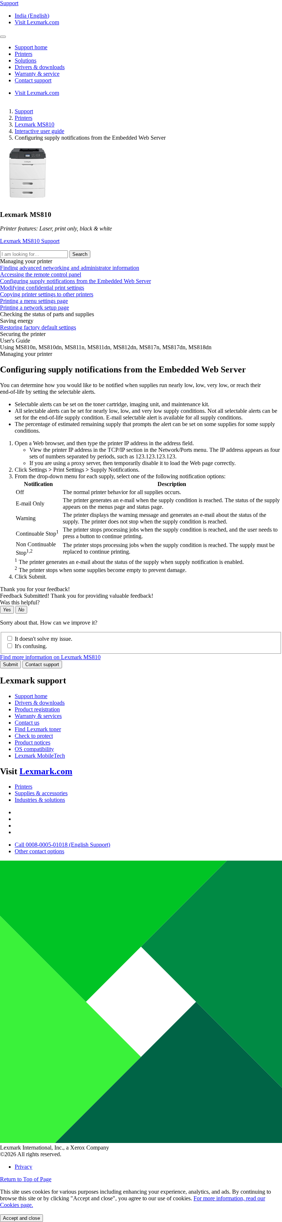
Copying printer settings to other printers (46, 294)
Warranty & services (38, 716)
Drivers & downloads (40, 703)
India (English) (32, 15)
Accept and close (21, 1218)
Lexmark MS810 (34, 124)
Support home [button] (31, 47)
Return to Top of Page (25, 1179)
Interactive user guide (39, 131)
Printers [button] (23, 54)
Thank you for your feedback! (35, 589)
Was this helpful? (20, 602)
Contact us (27, 722)
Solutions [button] (25, 60)
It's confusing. (31, 646)
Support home (31, 696)
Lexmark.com (45, 771)
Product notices (32, 742)
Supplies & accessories (41, 793)
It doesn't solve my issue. (43, 639)
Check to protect (34, 736)
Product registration (37, 709)
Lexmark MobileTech (40, 756)
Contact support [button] (33, 80)
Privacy (23, 1167)
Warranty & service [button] (37, 74)
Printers (23, 118)
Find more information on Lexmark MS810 (50, 657)
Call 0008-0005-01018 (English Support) (62, 845)
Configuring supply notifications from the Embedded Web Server (75, 281)
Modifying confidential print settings (42, 288)
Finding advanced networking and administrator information (69, 268)
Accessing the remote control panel (40, 274)
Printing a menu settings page (34, 301)
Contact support (42, 664)
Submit (10, 664)
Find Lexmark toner (38, 729)
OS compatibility (34, 749)
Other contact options (39, 851)
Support (24, 111)
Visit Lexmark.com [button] (37, 22)
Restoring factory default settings (38, 327)
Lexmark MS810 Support (29, 241)
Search (79, 254)
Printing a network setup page (34, 307)
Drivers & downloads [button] (40, 67)
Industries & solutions (40, 800)
